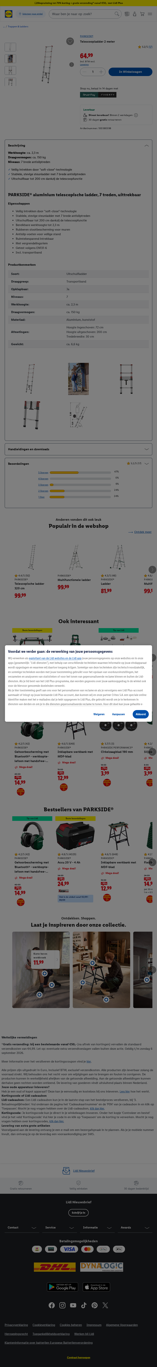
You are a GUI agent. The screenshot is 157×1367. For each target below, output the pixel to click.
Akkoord (141, 714)
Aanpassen (118, 714)
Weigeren (99, 714)
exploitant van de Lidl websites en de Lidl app (55, 658)
